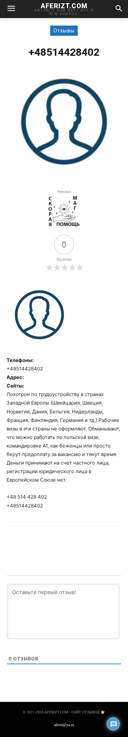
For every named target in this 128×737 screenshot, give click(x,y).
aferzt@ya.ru (64, 725)
